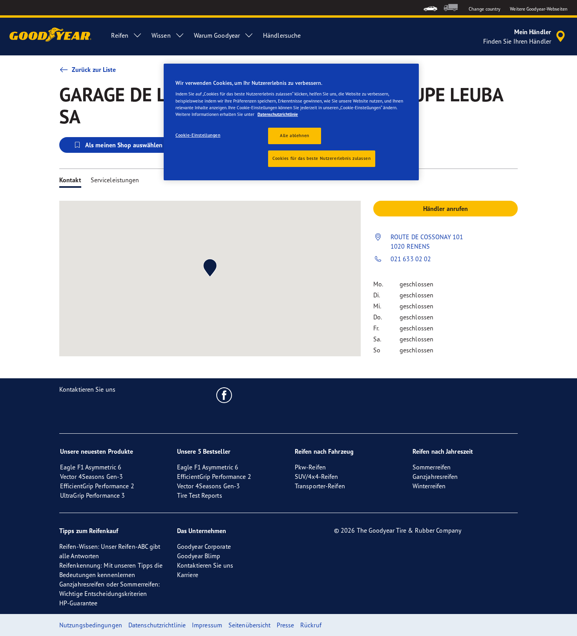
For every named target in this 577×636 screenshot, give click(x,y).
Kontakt (70, 180)
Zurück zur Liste (94, 69)
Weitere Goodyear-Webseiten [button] (539, 9)
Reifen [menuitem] (119, 35)
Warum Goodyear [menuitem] (217, 35)
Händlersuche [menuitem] (282, 35)
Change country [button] (484, 9)
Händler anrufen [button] (445, 209)
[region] (291, 122)
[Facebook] (224, 395)
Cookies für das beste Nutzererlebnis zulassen (321, 158)
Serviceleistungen (115, 180)
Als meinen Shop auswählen (124, 145)
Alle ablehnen (294, 135)
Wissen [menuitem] (161, 35)
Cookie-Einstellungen (197, 135)
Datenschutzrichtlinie (277, 114)
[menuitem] (430, 7)
